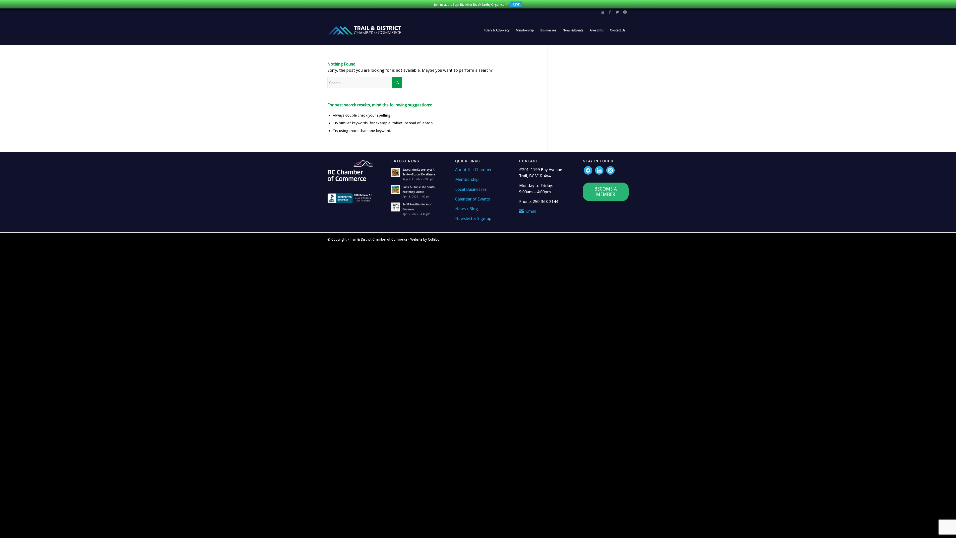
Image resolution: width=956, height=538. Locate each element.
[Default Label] (610, 170)
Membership (467, 179)
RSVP (516, 4)
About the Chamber (473, 169)
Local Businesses (471, 189)
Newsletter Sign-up (473, 218)
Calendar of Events (472, 199)
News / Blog (466, 208)
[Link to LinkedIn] (602, 12)
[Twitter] (599, 170)
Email (531, 211)
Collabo (433, 239)
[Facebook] (588, 170)
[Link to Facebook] (610, 12)
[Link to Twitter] (617, 12)
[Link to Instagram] (625, 12)
